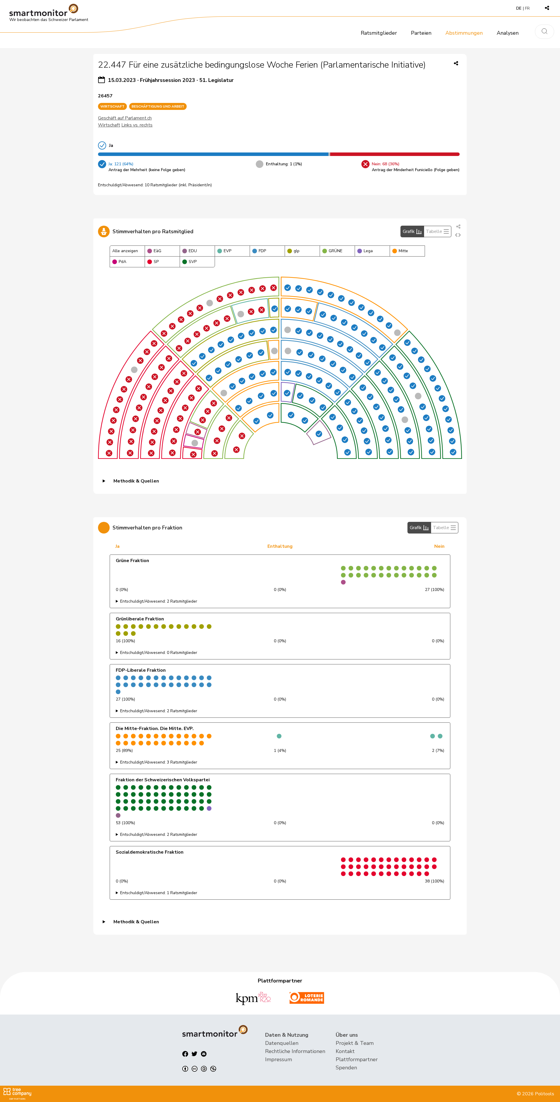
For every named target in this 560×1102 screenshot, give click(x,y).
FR (527, 8)
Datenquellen (281, 1043)
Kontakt (345, 1051)
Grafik (409, 231)
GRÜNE (335, 251)
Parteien (421, 32)
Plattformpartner (357, 1059)
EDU (193, 251)
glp (297, 251)
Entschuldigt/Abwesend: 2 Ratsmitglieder (158, 601)
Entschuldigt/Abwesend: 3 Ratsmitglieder (158, 762)
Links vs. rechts (137, 125)
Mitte (403, 251)
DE (519, 8)
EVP (227, 251)
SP (156, 261)
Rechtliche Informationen (295, 1051)
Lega (368, 251)
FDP (262, 251)
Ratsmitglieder (379, 32)
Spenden (346, 1067)
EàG (157, 251)
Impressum (278, 1059)
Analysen (508, 32)
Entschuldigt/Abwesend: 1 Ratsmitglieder (158, 893)
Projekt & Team (355, 1043)
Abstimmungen (464, 32)
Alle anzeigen (125, 251)
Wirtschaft (109, 125)
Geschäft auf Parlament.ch (125, 118)
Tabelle (434, 231)
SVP (193, 261)
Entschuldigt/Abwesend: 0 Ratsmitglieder (158, 652)
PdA (122, 261)
